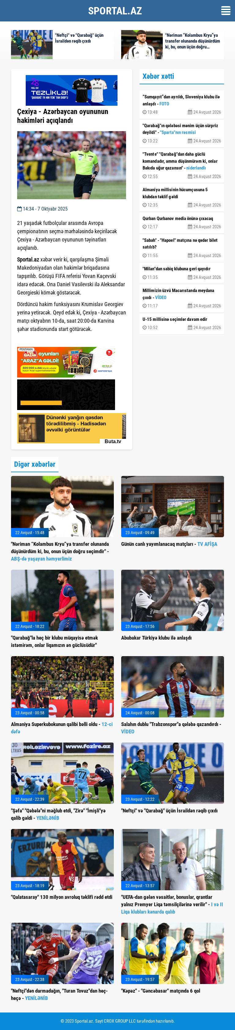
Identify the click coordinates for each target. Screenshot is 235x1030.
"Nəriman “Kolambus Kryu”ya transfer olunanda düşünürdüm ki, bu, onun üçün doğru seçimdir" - (60, 551)
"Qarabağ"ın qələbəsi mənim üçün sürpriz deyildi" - (182, 133)
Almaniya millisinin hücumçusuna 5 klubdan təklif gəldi (182, 197)
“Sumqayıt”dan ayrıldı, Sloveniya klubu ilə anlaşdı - (182, 104)
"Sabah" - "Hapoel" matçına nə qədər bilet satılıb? (182, 248)
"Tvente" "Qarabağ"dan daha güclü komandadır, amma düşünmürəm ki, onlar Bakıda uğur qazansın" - (182, 165)
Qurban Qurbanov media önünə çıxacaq (182, 223)
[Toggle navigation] (225, 10)
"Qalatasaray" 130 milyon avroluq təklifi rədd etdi (61, 897)
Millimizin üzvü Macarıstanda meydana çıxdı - (182, 298)
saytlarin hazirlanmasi (42, 340)
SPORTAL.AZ (115, 11)
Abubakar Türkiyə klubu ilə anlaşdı (156, 638)
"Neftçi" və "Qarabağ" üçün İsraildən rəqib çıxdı (169, 811)
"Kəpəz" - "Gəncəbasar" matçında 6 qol (160, 991)
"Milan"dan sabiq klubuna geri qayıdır (182, 273)
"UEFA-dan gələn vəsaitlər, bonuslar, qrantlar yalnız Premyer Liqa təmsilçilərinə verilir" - (172, 904)
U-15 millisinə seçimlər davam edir (182, 324)
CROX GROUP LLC (120, 1021)
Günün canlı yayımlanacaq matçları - (169, 544)
